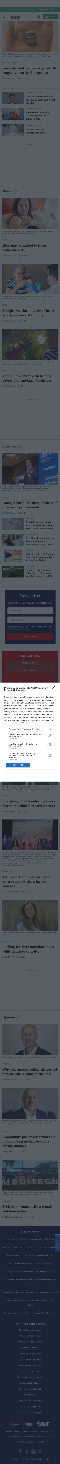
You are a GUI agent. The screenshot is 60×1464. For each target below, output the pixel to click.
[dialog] (30, 732)
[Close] (54, 688)
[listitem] (30, 729)
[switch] (49, 735)
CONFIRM (18, 765)
